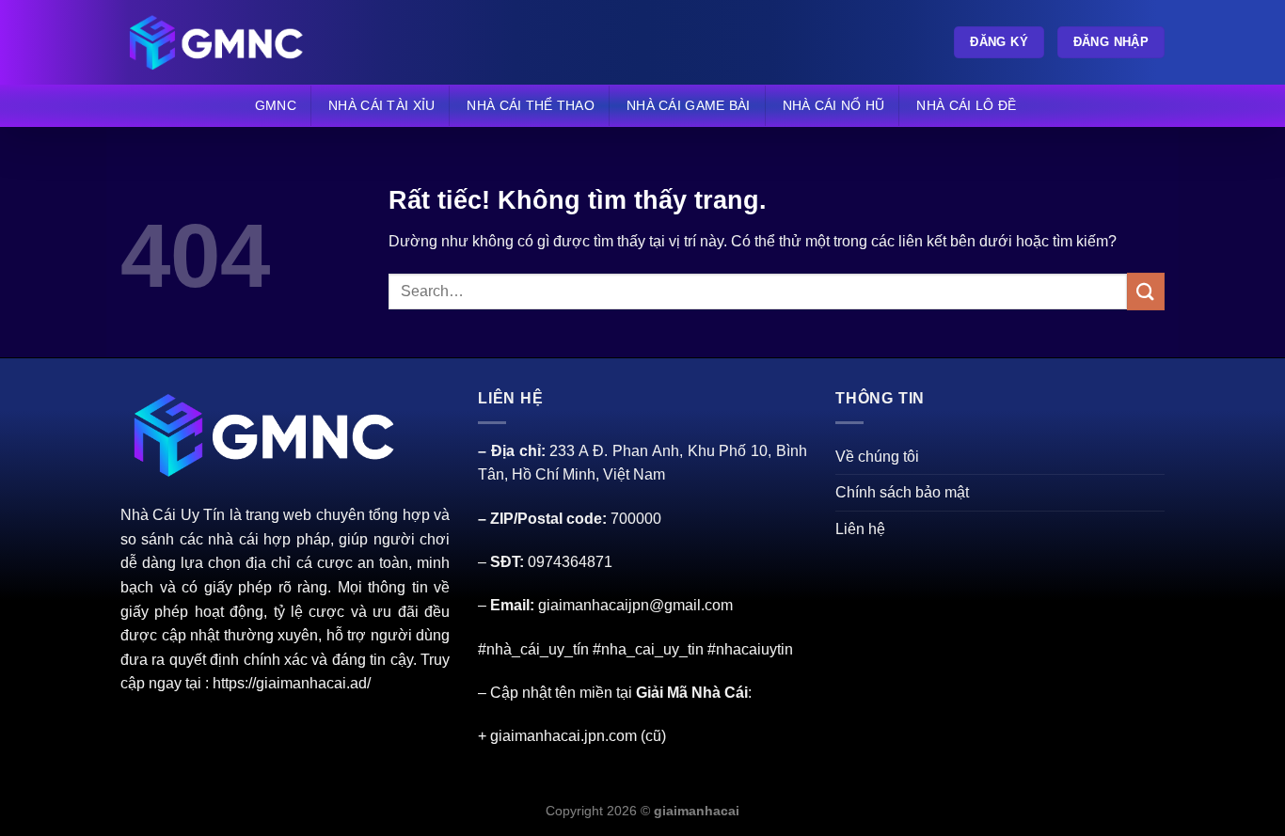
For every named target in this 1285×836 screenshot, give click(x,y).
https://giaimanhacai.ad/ (292, 683)
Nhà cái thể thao (531, 105)
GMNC (275, 105)
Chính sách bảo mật (902, 492)
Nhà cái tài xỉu (381, 105)
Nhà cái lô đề (966, 105)
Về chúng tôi (877, 457)
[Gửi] (1146, 291)
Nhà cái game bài (689, 105)
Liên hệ (860, 529)
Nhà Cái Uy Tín (172, 515)
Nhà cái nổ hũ (834, 105)
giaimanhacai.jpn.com (563, 736)
